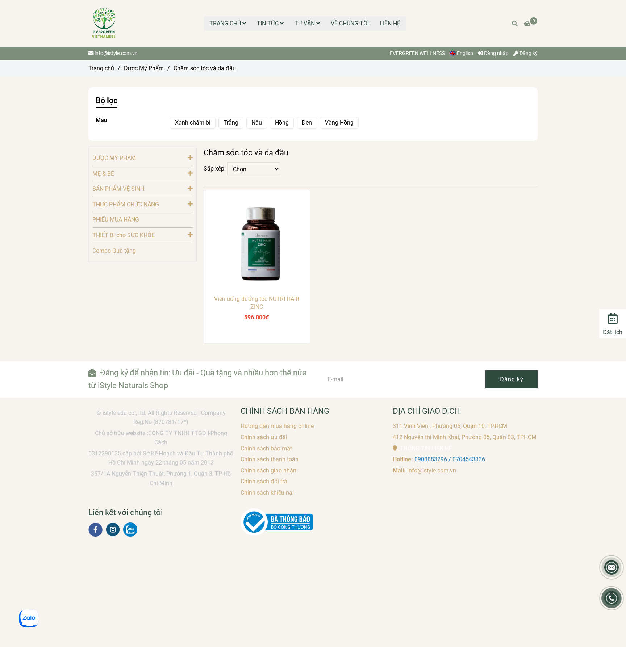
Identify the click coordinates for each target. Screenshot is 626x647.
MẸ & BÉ (103, 173)
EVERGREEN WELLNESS (417, 53)
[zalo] (130, 529)
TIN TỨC (268, 23)
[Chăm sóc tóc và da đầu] (104, 23)
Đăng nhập (496, 53)
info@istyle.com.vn (116, 53)
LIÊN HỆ (390, 23)
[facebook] (95, 529)
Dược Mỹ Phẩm (144, 68)
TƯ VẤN (305, 23)
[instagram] (113, 529)
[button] (463, 53)
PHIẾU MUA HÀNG (115, 219)
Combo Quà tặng (114, 250)
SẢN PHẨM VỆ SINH (118, 188)
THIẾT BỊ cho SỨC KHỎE (123, 235)
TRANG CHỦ (225, 23)
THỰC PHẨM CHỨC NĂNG (125, 204)
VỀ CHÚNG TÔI (350, 23)
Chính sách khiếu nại (267, 492)
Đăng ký (528, 53)
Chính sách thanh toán (270, 459)
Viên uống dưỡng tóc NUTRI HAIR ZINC (256, 302)
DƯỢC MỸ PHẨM (114, 158)
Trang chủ (101, 68)
